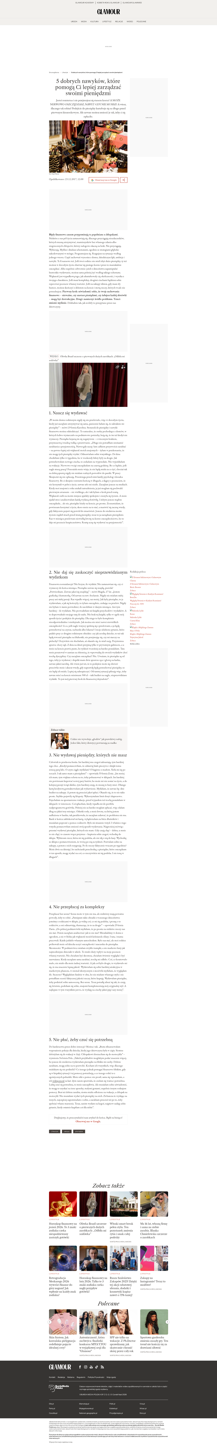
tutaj (70, 1442)
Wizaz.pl (143, 1408)
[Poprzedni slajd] (50, 1322)
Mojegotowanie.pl (86, 1408)
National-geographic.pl (88, 1413)
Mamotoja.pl (84, 1404)
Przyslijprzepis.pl (116, 1413)
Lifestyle (54, 1131)
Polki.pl (112, 1404)
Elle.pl (51, 1404)
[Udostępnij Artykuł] (123, 180)
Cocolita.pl (53, 1413)
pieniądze (79, 1131)
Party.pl (52, 1408)
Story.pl (143, 1413)
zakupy (67, 1131)
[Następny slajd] (167, 1322)
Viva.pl (142, 1404)
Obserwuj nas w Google (106, 180)
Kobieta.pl (113, 1408)
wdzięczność (58, 1080)
